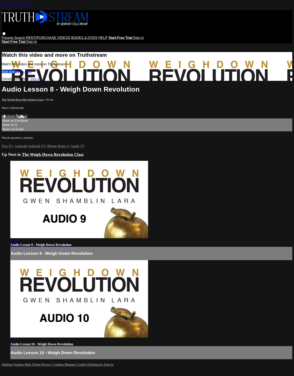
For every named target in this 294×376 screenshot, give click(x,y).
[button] (4, 33)
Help (28, 364)
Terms (36, 364)
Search (20, 38)
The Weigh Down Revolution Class (23, 99)
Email (23, 116)
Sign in (138, 38)
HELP (103, 38)
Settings (7, 364)
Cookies (59, 364)
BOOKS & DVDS (84, 38)
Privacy (47, 364)
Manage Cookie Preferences (84, 364)
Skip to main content (16, 3)
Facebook (9, 116)
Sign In (31, 41)
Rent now (9, 71)
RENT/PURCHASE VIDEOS (48, 38)
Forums (8, 38)
